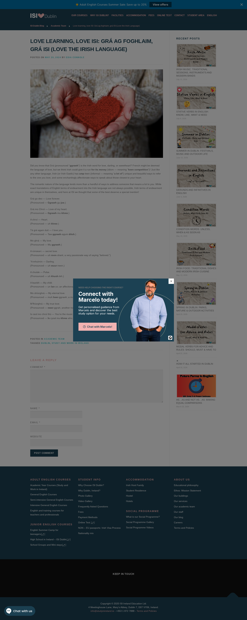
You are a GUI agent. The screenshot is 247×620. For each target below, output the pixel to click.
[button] (171, 281)
